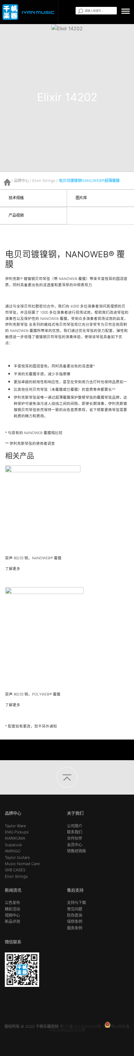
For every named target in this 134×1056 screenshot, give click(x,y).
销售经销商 (76, 851)
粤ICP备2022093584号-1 (81, 1026)
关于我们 (75, 813)
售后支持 (75, 890)
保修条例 (74, 921)
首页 (7, 182)
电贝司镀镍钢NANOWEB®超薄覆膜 (89, 180)
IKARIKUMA (15, 838)
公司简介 (74, 825)
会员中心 (74, 844)
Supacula (13, 844)
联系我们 (74, 832)
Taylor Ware (15, 825)
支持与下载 (76, 902)
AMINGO (13, 851)
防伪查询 (74, 915)
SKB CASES (15, 870)
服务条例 (74, 928)
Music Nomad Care (22, 863)
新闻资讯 (13, 890)
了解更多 (13, 569)
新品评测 (12, 921)
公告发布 (12, 902)
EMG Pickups (17, 832)
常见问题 (74, 909)
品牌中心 (21, 180)
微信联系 (13, 942)
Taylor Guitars (17, 857)
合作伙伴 (74, 838)
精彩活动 (12, 909)
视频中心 (12, 915)
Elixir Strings (43, 180)
